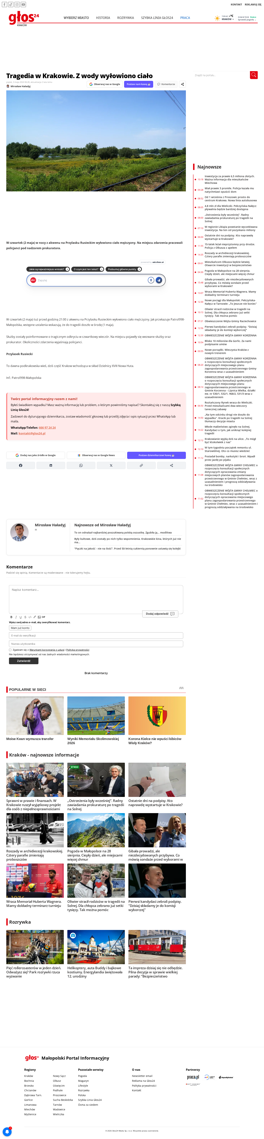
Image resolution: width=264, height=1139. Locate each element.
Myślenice (30, 1114)
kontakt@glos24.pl (32, 433)
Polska (82, 1095)
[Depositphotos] (226, 1077)
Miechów (29, 1109)
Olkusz (57, 1080)
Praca (185, 17)
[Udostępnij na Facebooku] (20, 465)
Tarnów (57, 1104)
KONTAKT (236, 4)
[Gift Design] (193, 1084)
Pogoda (82, 1076)
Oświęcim (59, 1085)
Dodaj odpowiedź (157, 613)
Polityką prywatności (77, 649)
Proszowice (59, 1095)
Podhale (58, 1090)
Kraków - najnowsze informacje (44, 755)
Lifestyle (83, 1085)
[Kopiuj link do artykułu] (141, 465)
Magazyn (83, 1080)
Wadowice (59, 1109)
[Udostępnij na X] (111, 465)
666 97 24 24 (47, 428)
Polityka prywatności (144, 1085)
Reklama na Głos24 (143, 1080)
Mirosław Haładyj (21, 86)
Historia (103, 17)
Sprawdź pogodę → (247, 20)
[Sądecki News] (209, 1077)
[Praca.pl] (193, 1077)
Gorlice (28, 1100)
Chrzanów (30, 1090)
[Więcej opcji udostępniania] (171, 465)
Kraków (28, 1076)
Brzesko (29, 1085)
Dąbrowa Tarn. (33, 1095)
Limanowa (30, 1104)
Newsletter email (142, 1076)
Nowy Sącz (59, 1076)
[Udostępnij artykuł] (182, 84)
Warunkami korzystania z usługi (46, 649)
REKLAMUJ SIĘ (253, 4)
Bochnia (29, 1080)
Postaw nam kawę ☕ (138, 84)
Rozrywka (125, 17)
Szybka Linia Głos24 (157, 17)
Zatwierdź (23, 661)
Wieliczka (58, 1114)
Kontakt (136, 1090)
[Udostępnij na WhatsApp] (81, 465)
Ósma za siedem (88, 1104)
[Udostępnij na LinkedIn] (50, 465)
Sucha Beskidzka (63, 1100)
